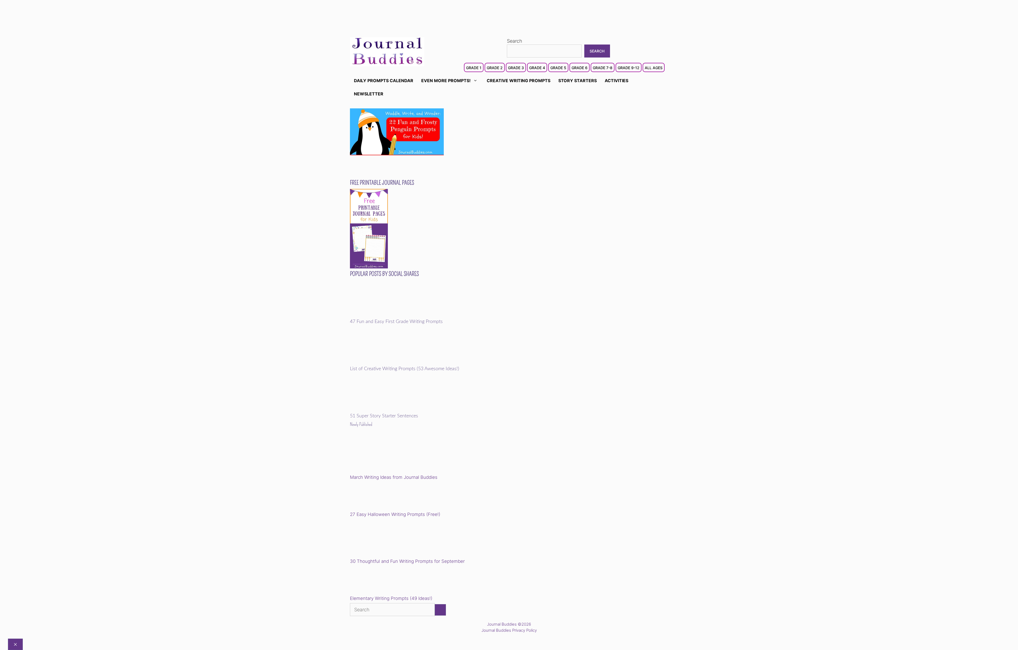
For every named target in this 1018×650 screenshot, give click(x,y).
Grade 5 (558, 67)
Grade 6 (579, 67)
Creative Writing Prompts (518, 80)
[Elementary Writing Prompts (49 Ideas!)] (377, 580)
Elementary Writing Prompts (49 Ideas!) (391, 598)
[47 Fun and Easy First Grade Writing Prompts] (386, 315)
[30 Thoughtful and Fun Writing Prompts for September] (386, 538)
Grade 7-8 (602, 67)
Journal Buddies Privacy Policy (509, 630)
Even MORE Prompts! (446, 80)
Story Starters (577, 80)
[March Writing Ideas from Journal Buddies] (386, 454)
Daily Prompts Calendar (383, 80)
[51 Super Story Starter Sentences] (386, 410)
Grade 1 (473, 67)
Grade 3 (516, 67)
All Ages (653, 67)
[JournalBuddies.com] (387, 51)
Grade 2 (495, 67)
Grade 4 (537, 67)
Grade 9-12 (628, 67)
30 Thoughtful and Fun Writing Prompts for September (407, 561)
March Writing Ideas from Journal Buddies (393, 477)
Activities (616, 80)
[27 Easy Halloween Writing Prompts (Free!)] (377, 496)
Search (514, 41)
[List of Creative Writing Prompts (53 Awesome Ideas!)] (386, 362)
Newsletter (368, 93)
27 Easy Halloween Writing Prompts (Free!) (395, 514)
